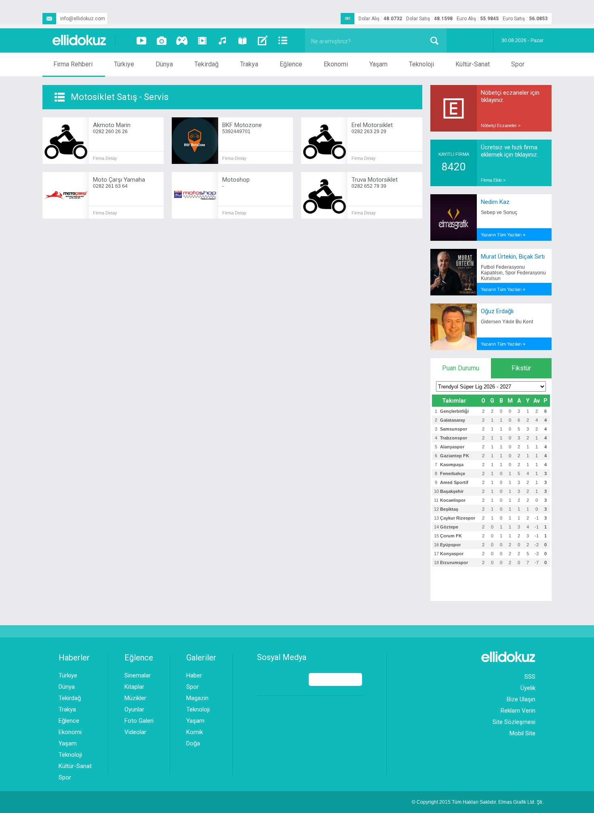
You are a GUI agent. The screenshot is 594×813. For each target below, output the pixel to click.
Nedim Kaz (495, 202)
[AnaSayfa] (80, 41)
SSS (529, 676)
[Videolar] (141, 40)
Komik (194, 732)
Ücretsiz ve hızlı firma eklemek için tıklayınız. (509, 151)
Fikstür (521, 368)
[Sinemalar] (202, 40)
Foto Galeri (139, 720)
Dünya (164, 64)
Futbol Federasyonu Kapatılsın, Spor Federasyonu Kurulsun (513, 272)
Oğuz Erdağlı (497, 311)
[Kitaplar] (242, 40)
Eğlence (291, 64)
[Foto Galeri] (162, 40)
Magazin (197, 698)
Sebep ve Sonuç (499, 212)
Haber (194, 675)
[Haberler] (283, 40)
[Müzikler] (222, 40)
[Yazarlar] (263, 40)
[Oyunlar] (182, 40)
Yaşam (378, 64)
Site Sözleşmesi (514, 722)
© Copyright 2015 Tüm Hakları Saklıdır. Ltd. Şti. (477, 802)
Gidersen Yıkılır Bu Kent (507, 322)
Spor (517, 64)
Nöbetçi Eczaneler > (500, 125)
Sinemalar (137, 675)
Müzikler (135, 698)
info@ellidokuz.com (82, 18)
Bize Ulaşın (521, 699)
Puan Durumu (460, 368)
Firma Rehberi (73, 64)
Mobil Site (522, 733)
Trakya (249, 64)
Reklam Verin (518, 710)
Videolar (135, 732)
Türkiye (124, 64)
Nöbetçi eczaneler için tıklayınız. (510, 96)
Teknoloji (421, 64)
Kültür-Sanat (472, 64)
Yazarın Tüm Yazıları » (503, 234)
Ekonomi (336, 64)
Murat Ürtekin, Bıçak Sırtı (513, 256)
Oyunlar (134, 709)
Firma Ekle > (493, 180)
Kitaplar (134, 686)
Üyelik (527, 688)
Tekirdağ (206, 64)
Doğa (193, 743)
